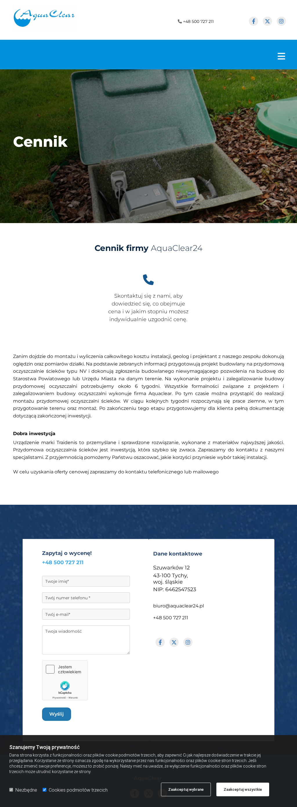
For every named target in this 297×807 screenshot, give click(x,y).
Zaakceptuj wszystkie (243, 789)
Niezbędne (26, 790)
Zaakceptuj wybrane (186, 789)
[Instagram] (281, 21)
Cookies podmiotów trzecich (78, 790)
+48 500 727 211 (198, 21)
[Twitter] (267, 21)
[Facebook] (253, 21)
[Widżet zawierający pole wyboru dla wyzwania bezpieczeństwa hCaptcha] (65, 680)
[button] (144, 56)
